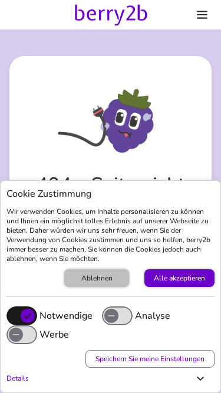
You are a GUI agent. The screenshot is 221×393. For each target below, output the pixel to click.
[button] (107, 378)
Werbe (54, 334)
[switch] (117, 315)
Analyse (152, 315)
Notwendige (66, 315)
